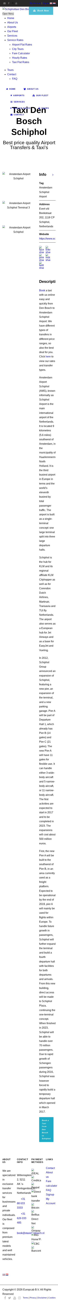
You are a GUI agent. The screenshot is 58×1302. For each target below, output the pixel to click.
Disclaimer (42, 1298)
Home (10, 18)
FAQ (14, 78)
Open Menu (8, 14)
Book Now (43, 10)
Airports (11, 27)
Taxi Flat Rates (20, 62)
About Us (12, 22)
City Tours (18, 49)
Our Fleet (12, 31)
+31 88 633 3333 (21, 1203)
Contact (11, 74)
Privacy (33, 1298)
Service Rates (15, 40)
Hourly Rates (19, 57)
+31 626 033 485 (21, 1218)
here (48, 356)
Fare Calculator (21, 53)
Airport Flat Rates (22, 44)
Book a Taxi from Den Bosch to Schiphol (46, 1129)
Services (12, 35)
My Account (35, 3)
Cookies (52, 1298)
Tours (10, 70)
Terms (25, 1298)
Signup (46, 3)
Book (42, 290)
